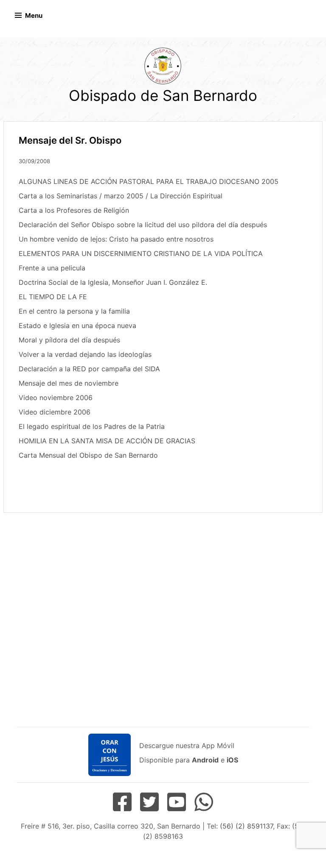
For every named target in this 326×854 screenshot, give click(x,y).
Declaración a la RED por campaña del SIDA (89, 368)
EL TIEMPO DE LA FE (53, 296)
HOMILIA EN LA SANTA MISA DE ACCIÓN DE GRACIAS (107, 441)
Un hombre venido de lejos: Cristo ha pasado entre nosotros (116, 239)
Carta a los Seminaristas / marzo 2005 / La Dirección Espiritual (120, 196)
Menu (33, 15)
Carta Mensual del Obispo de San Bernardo (88, 455)
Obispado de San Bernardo (163, 95)
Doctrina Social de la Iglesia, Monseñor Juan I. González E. (113, 282)
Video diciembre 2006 (54, 412)
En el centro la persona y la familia (74, 311)
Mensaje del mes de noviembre (68, 383)
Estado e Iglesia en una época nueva (77, 325)
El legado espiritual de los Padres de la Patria (92, 426)
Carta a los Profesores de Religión (74, 210)
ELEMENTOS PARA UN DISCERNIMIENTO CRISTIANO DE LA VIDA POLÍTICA (141, 253)
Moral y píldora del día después (69, 340)
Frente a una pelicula (52, 268)
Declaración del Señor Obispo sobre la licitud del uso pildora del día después (143, 224)
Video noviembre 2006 (56, 397)
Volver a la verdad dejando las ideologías (85, 354)
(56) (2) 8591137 (246, 826)
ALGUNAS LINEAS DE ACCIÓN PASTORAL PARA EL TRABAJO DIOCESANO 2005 (148, 181)
